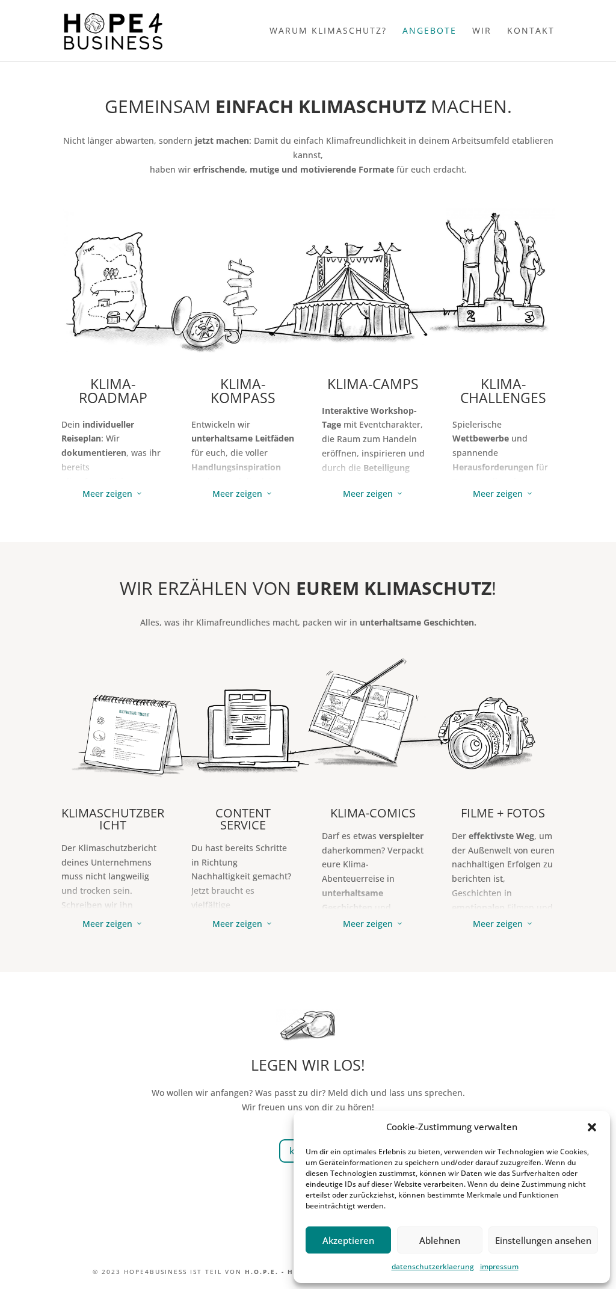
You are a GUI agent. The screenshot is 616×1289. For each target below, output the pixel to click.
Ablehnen (439, 1240)
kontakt (531, 31)
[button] (592, 1127)
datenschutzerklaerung (433, 1266)
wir (481, 31)
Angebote (429, 31)
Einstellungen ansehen (543, 1240)
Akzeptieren (348, 1240)
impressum (499, 1266)
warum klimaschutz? (328, 31)
